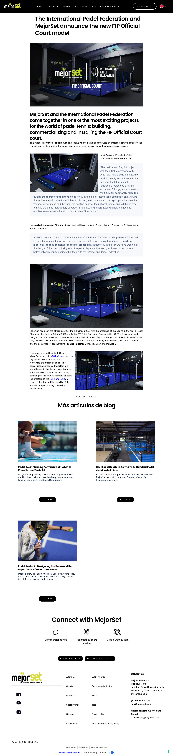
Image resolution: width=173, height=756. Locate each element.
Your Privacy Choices (95, 752)
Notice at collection (69, 752)
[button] (53, 6)
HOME (39, 6)
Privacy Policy (71, 747)
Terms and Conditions (99, 747)
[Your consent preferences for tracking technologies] (168, 751)
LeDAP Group (57, 356)
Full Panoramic (57, 379)
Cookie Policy (83, 747)
